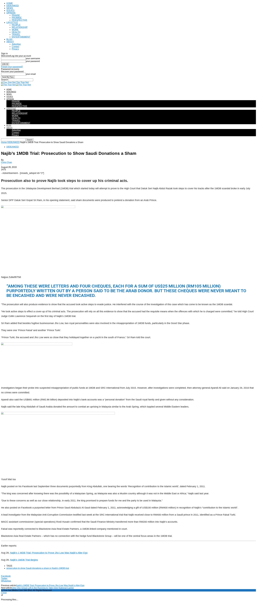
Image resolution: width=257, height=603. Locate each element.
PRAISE (16, 15)
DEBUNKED (12, 6)
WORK (15, 30)
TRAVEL (16, 34)
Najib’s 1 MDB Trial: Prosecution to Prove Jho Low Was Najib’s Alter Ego (49, 552)
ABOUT (10, 42)
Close (4, 593)
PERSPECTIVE (19, 20)
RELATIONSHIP (20, 27)
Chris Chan (6, 162)
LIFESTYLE (12, 22)
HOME (9, 3)
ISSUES (10, 10)
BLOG (9, 39)
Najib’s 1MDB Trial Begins (24, 560)
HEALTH (16, 32)
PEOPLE (16, 25)
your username (33, 58)
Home (4, 142)
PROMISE (17, 18)
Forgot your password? (12, 67)
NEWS (9, 8)
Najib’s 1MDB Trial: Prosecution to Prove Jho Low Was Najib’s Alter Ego (50, 585)
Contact (15, 46)
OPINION (10, 13)
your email (31, 74)
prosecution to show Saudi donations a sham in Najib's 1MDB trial (37, 568)
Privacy (15, 49)
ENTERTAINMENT (21, 37)
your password (33, 61)
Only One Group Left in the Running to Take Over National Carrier (43, 588)
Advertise (16, 44)
